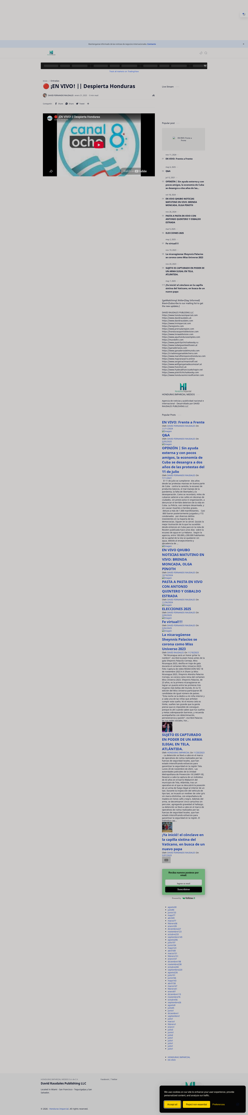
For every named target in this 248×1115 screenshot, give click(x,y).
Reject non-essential (196, 1104)
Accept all (172, 1104)
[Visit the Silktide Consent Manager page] (237, 1104)
